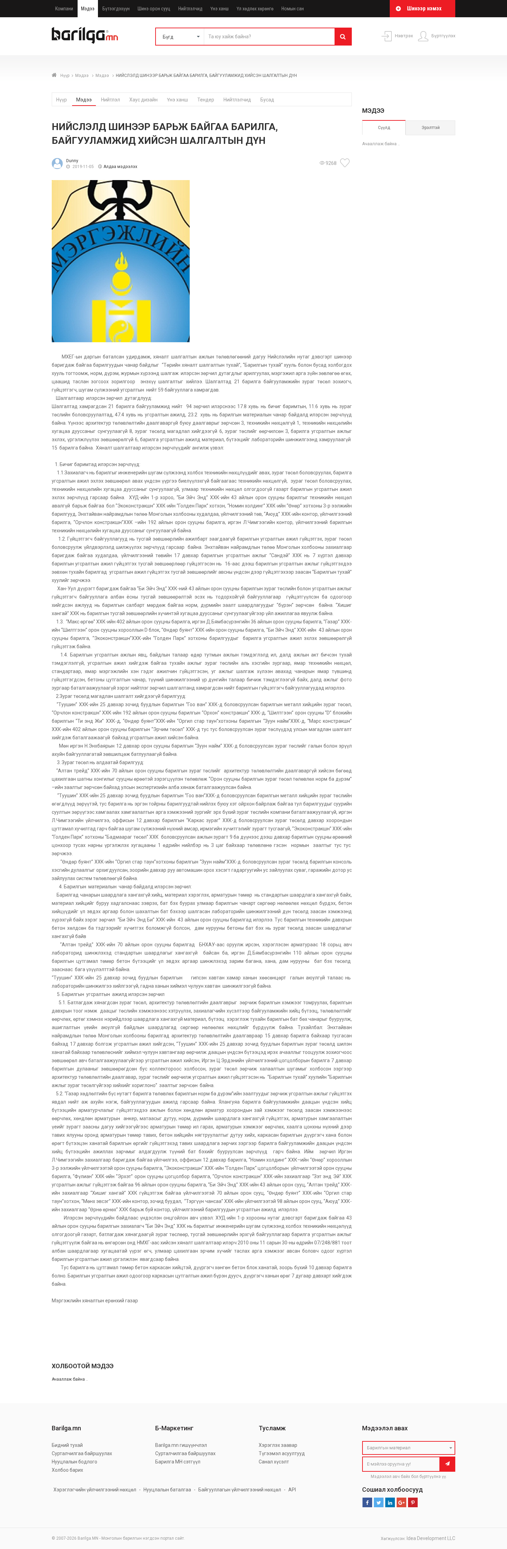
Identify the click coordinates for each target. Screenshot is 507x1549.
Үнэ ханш (219, 8)
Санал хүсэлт (274, 1461)
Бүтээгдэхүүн (116, 8)
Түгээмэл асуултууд (282, 1453)
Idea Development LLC (431, 1538)
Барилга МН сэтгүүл (177, 1461)
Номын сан (292, 8)
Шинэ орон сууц (154, 8)
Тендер (205, 99)
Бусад (267, 99)
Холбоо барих (67, 1470)
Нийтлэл (110, 99)
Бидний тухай (67, 1445)
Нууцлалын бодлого (74, 1461)
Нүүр (64, 75)
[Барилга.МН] (85, 35)
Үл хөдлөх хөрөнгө (255, 8)
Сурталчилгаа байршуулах (82, 1453)
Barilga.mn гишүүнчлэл (181, 1445)
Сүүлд (384, 127)
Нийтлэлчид (190, 8)
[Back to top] (488, 1509)
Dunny (72, 160)
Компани (64, 8)
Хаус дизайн (143, 99)
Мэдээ (88, 8)
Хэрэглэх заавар (278, 1445)
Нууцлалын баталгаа (167, 1489)
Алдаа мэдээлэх (120, 166)
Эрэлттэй (430, 127)
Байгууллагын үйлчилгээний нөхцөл (239, 1489)
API (292, 1489)
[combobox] (409, 1448)
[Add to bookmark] (346, 163)
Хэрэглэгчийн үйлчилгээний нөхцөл (94, 1489)
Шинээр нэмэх (424, 8)
